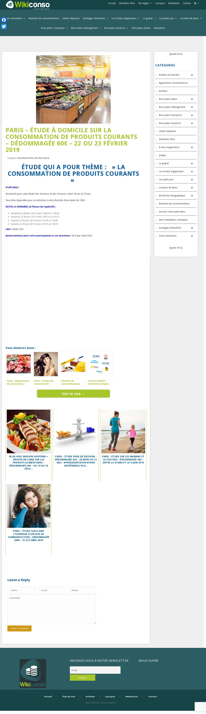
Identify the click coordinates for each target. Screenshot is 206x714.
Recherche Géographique (176, 195)
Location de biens (189, 18)
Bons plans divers (176, 99)
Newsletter (174, 3)
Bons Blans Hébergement (84, 27)
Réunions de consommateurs (43, 18)
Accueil (112, 3)
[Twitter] (4, 26)
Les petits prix (166, 18)
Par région (143, 3)
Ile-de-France (42, 157)
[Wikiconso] (27, 5)
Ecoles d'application (176, 147)
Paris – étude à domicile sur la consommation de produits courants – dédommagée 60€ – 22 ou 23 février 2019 (71, 140)
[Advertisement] (73, 251)
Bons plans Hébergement (176, 107)
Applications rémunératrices (173, 82)
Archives (163, 90)
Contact (187, 3)
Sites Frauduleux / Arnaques (173, 219)
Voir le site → (73, 393)
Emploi (162, 155)
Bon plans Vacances (114, 27)
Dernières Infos (127, 3)
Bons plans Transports (53, 27)
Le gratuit (148, 18)
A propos (160, 3)
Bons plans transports (176, 115)
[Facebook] (4, 20)
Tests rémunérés (13, 18)
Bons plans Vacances (176, 123)
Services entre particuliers (172, 211)
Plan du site (68, 696)
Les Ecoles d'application (124, 18)
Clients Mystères (71, 18)
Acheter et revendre (176, 75)
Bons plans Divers (141, 27)
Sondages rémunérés (94, 18)
